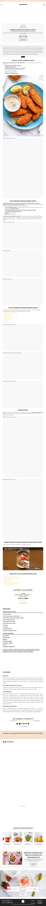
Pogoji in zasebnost (40, 901)
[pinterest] (6, 902)
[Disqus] (23, 760)
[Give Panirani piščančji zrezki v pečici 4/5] (24, 600)
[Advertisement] (23, 15)
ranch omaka (7, 319)
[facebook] (4, 902)
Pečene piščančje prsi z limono (10, 584)
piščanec (26, 651)
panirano (30, 651)
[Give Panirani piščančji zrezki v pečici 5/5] (25, 600)
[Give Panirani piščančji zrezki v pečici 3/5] (23, 600)
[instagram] (2, 902)
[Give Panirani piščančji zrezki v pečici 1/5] (20, 600)
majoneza (7, 320)
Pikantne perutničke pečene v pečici (12, 582)
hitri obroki (5, 651)
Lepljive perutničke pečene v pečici (11, 583)
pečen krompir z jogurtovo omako (11, 316)
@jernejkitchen (13, 720)
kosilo (10, 651)
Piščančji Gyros (8, 581)
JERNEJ (23, 4)
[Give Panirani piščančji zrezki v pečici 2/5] (21, 600)
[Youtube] (8, 902)
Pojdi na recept (23, 39)
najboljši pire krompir (9, 314)
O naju (33, 900)
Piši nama (39, 903)
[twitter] (10, 902)
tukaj (16, 218)
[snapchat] (12, 902)
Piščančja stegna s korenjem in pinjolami (12, 577)
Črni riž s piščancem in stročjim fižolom (12, 578)
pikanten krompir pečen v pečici (11, 312)
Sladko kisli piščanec (9, 579)
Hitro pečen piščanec (9, 575)
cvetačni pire (7, 315)
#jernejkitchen (36, 720)
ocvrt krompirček (8, 318)
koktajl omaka (7, 322)
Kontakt (33, 903)
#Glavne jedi (23, 25)
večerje (14, 651)
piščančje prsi (20, 651)
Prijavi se (23, 894)
